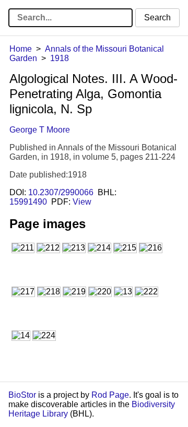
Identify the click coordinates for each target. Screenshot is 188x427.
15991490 (28, 201)
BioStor (22, 394)
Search (157, 17)
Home (20, 48)
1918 (59, 58)
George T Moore (39, 129)
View (82, 201)
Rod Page (110, 394)
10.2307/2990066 (60, 192)
